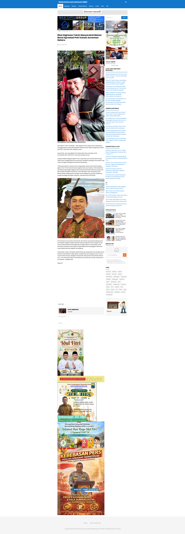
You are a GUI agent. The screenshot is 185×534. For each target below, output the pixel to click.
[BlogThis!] (60, 304)
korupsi (123, 292)
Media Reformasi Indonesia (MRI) (82, 529)
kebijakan (117, 292)
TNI (117, 289)
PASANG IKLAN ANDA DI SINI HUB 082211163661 (73, 379)
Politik (107, 287)
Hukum (120, 274)
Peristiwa (123, 284)
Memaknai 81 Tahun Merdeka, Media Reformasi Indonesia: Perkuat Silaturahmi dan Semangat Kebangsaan (116, 223)
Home (59, 31)
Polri (112, 287)
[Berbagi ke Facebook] (63, 304)
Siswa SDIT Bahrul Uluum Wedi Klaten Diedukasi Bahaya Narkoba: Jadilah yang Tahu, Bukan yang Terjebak (116, 82)
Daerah (120, 271)
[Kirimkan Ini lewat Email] (59, 304)
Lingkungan (115, 279)
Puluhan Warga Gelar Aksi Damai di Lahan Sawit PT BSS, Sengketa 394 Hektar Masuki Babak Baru (115, 114)
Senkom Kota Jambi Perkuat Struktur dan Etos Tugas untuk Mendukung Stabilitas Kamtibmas (116, 164)
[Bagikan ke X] (61, 304)
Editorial (108, 274)
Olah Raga (113, 281)
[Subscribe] (124, 255)
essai (125, 289)
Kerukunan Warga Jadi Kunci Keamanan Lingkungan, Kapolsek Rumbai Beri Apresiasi (115, 170)
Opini (119, 281)
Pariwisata (109, 284)
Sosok (112, 289)
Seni (122, 287)
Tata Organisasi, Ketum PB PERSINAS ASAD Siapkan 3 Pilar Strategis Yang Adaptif (116, 140)
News (107, 281)
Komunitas (123, 276)
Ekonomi (114, 274)
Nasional (122, 279)
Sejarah (117, 287)
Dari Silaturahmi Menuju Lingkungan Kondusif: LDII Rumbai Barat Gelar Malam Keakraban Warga (116, 176)
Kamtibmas (109, 276)
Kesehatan (116, 276)
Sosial (107, 289)
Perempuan (116, 284)
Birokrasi (108, 271)
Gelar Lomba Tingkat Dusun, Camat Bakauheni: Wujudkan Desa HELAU (120, 215)
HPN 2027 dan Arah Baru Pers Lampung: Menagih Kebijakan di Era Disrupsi (120, 238)
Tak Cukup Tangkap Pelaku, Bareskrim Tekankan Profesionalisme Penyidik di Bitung (115, 231)
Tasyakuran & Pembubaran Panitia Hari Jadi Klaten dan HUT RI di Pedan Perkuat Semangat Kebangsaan (116, 88)
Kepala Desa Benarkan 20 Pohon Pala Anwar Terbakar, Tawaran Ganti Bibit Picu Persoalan (116, 76)
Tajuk (120, 289)
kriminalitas (109, 294)
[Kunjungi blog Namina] (116, 307)
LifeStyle (108, 279)
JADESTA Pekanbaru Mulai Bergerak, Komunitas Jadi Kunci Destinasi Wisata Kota (116, 158)
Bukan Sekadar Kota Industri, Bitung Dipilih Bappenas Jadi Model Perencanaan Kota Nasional (116, 94)
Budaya (114, 271)
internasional (109, 292)
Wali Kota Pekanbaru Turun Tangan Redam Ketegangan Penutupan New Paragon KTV (116, 152)
